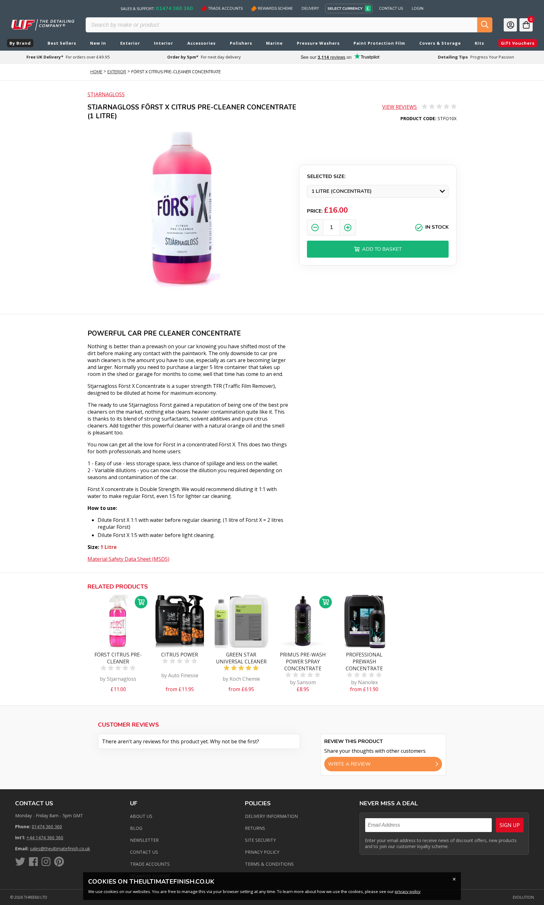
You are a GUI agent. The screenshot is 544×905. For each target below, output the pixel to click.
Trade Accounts (225, 8)
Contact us (144, 852)
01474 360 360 (47, 827)
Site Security (260, 840)
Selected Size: (326, 176)
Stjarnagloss (106, 94)
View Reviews (399, 106)
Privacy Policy (262, 852)
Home (96, 72)
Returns (255, 828)
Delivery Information (271, 816)
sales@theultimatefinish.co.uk (60, 849)
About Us (141, 816)
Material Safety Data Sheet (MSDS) (128, 559)
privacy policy (408, 891)
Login (417, 8)
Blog (136, 828)
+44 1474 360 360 (44, 838)
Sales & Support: (157, 8)
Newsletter (144, 840)
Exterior (116, 72)
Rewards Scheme (275, 8)
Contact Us (391, 8)
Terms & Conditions (269, 864)
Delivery (310, 8)
